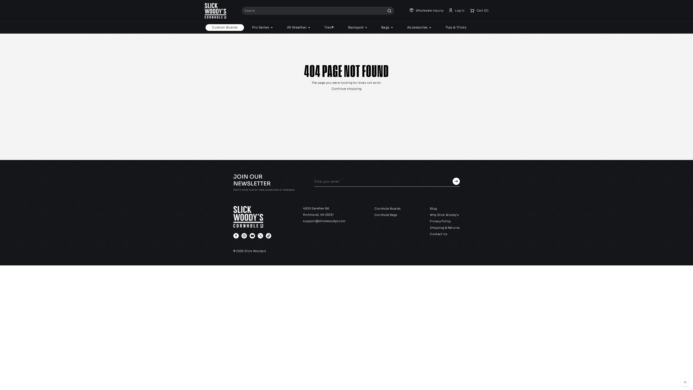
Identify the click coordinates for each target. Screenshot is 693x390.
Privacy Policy (440, 221)
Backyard (356, 27)
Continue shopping (347, 89)
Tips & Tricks (455, 27)
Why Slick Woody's (444, 215)
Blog (433, 209)
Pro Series (261, 27)
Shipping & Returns (445, 228)
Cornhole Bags (385, 215)
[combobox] (318, 11)
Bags (385, 27)
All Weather (297, 27)
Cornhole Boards (387, 209)
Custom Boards (225, 27)
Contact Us (438, 234)
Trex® (329, 27)
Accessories (417, 27)
